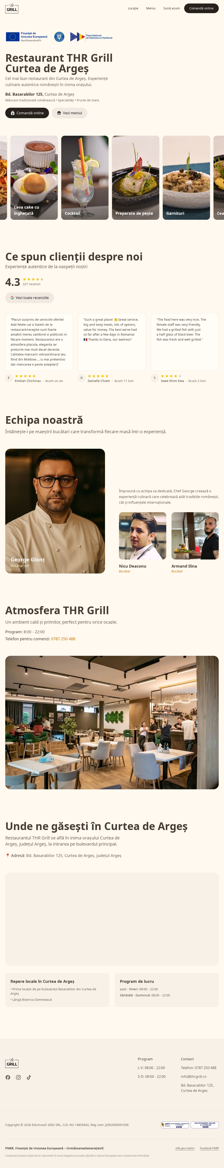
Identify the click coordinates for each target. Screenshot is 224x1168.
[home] (11, 8)
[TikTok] (29, 1077)
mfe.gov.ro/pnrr (185, 1148)
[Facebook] (7, 1077)
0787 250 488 (63, 638)
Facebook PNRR (209, 1148)
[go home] (11, 1062)
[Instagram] (18, 1077)
